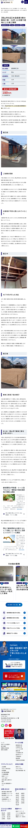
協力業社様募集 (5, 772)
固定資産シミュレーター (7, 795)
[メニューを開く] (26, 2)
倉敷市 (22, 793)
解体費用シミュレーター (7, 793)
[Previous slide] (2, 584)
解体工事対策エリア (20, 790)
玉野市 (22, 795)
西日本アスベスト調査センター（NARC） (21, 815)
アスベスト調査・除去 (20, 813)
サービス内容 (19, 742)
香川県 (17, 803)
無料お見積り (4, 750)
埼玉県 (17, 804)
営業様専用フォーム (6, 799)
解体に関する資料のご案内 (7, 780)
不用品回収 (18, 756)
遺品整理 (18, 758)
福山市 (17, 799)
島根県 (17, 801)
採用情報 (4, 770)
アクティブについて (7, 764)
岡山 (12, 72)
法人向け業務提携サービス (7, 784)
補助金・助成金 (5, 748)
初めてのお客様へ (5, 744)
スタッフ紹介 (4, 778)
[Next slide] (26, 584)
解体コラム (18, 766)
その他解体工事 (19, 752)
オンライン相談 (5, 797)
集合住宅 (17, 76)
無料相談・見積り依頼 (7, 791)
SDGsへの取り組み (6, 768)
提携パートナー (5, 776)
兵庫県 (22, 803)
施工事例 (3, 746)
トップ (2, 742)
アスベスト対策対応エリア (6, 809)
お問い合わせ (5, 789)
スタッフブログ (19, 768)
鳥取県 (22, 799)
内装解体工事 (19, 747)
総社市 (17, 795)
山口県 (22, 801)
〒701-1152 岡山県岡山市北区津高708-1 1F (9, 717)
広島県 (22, 797)
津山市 (17, 797)
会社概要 (4, 766)
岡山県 (17, 793)
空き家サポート (19, 754)
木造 (12, 76)
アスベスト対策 (19, 749)
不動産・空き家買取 (20, 760)
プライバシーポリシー (6, 801)
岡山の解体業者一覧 (20, 770)
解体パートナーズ (20, 811)
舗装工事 (18, 751)
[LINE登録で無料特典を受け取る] (14, 686)
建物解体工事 (14, 68)
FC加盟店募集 (5, 774)
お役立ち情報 (19, 764)
